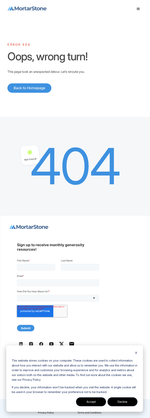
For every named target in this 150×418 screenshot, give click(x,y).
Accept (91, 401)
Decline (122, 401)
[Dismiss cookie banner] (136, 353)
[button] (138, 9)
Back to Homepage (29, 88)
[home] (26, 9)
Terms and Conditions (89, 412)
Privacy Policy (46, 412)
